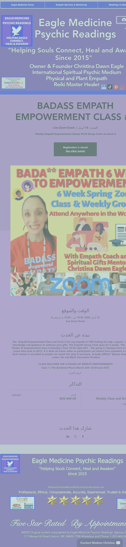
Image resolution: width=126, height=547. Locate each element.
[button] (121, 4)
